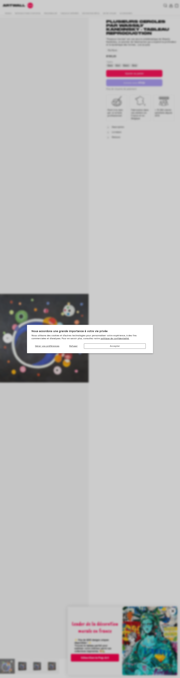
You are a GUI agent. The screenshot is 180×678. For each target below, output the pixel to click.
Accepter (115, 346)
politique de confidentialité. (115, 338)
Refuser (73, 346)
